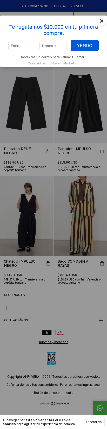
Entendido (94, 422)
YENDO (84, 45)
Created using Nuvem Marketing (53, 63)
